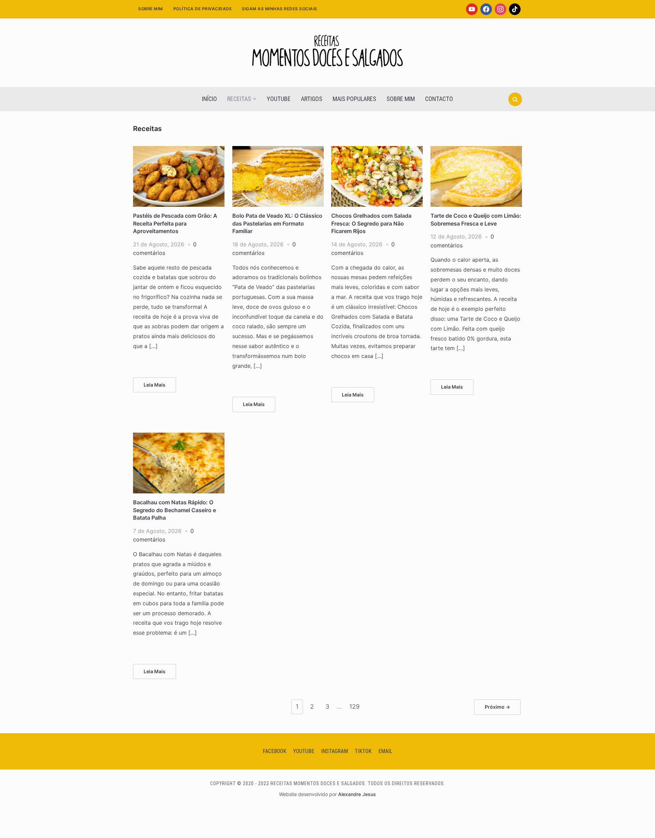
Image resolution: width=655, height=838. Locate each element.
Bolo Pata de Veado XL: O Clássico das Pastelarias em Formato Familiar (277, 223)
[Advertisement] (327, 172)
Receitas (239, 98)
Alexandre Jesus (357, 794)
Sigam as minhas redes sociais (279, 8)
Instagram (334, 751)
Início (209, 98)
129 (354, 706)
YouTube (279, 98)
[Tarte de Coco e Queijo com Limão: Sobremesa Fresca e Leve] (476, 150)
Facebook (274, 751)
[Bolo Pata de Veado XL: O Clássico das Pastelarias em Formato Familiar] (278, 150)
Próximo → (497, 707)
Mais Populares (354, 98)
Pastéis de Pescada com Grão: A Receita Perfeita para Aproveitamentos (175, 223)
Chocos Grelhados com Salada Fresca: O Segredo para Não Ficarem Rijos (371, 223)
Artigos (311, 98)
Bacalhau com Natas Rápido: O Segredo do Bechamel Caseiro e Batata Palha (174, 510)
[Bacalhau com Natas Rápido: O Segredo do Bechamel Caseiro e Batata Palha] (178, 436)
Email (385, 751)
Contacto (439, 98)
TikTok (363, 751)
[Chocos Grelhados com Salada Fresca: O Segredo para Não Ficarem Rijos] (377, 150)
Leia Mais (154, 385)
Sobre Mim (150, 8)
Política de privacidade (202, 8)
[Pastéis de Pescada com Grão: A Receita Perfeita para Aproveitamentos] (178, 150)
